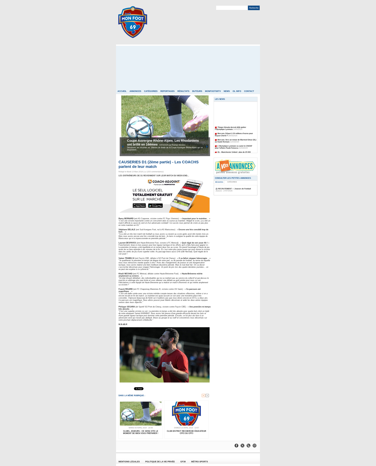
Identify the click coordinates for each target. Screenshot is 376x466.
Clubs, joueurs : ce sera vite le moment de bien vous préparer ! (140, 432)
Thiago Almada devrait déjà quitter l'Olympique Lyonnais (230, 124)
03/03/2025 (164, 145)
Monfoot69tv (213, 91)
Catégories (150, 91)
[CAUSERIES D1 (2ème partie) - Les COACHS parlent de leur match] (165, 328)
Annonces (135, 91)
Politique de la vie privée (160, 461)
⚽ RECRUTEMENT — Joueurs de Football (233, 189)
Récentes (219, 182)
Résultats (183, 91)
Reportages (167, 91)
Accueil (122, 91)
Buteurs (197, 91)
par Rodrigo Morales (177, 145)
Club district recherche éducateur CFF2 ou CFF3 (186, 432)
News (227, 91)
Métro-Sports (199, 461)
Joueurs (218, 191)
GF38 (183, 461)
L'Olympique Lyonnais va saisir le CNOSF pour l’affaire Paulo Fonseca (233, 143)
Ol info (237, 91)
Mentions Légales (129, 461)
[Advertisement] (188, 66)
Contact (249, 91)
